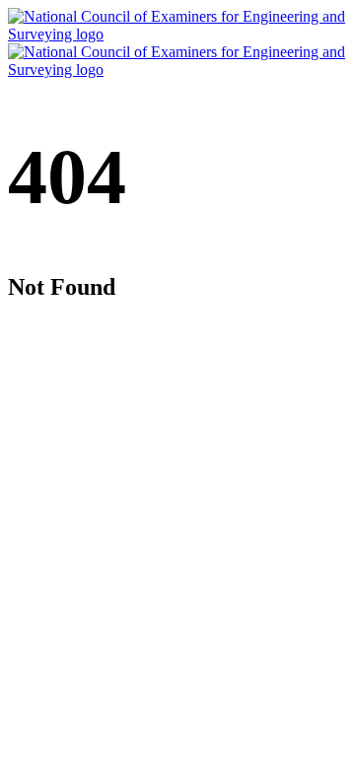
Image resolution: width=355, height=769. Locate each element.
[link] (177, 25)
